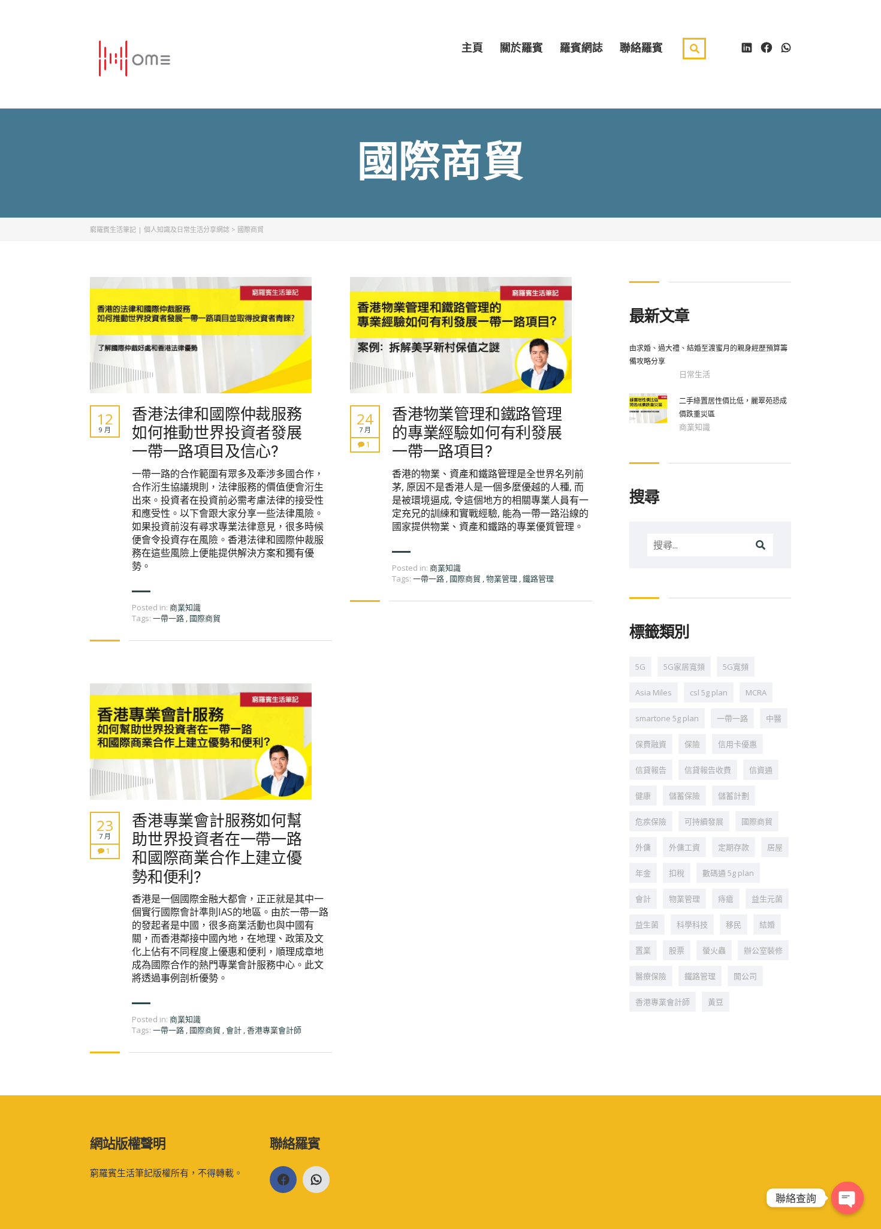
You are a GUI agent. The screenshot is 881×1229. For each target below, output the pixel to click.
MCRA (756, 692)
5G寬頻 (736, 666)
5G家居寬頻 (684, 666)
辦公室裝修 (763, 950)
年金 (643, 872)
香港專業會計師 (274, 1030)
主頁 (472, 47)
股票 (676, 950)
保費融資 (650, 744)
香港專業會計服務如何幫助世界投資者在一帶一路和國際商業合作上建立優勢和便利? (217, 848)
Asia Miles (653, 692)
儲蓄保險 (684, 795)
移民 (733, 924)
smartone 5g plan (667, 718)
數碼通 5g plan (728, 872)
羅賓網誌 (581, 47)
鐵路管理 (538, 578)
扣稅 (676, 872)
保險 (692, 744)
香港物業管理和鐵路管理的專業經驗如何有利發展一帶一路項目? (477, 433)
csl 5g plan (709, 692)
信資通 (761, 769)
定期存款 (733, 847)
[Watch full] (201, 335)
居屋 (775, 847)
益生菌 (647, 924)
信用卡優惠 (737, 744)
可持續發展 (703, 821)
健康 (643, 795)
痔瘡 (726, 898)
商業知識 (185, 607)
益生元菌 (767, 898)
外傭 (643, 847)
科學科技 (692, 924)
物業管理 (502, 578)
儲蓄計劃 (733, 795)
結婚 (767, 924)
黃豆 (715, 1001)
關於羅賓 (521, 47)
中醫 (774, 718)
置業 (643, 950)
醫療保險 (650, 976)
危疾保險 (650, 821)
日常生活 (694, 374)
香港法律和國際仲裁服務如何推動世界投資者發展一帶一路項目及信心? (217, 433)
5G (640, 666)
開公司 (745, 976)
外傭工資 (684, 847)
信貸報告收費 (707, 769)
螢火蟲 (714, 950)
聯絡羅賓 (641, 47)
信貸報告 (650, 769)
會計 (234, 1030)
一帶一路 (169, 618)
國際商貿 (205, 618)
